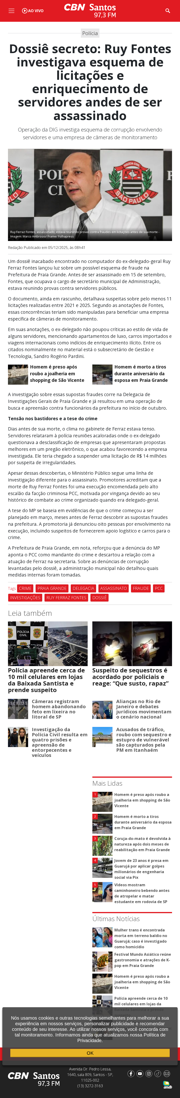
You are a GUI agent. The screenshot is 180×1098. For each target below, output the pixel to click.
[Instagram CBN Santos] (149, 1073)
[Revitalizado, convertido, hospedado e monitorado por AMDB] (167, 1084)
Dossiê (99, 597)
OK (90, 1053)
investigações (25, 597)
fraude (141, 588)
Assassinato (113, 588)
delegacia (83, 588)
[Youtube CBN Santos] (140, 1073)
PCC (159, 588)
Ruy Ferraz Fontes (66, 597)
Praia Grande (52, 588)
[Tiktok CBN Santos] (158, 1073)
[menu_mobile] (11, 10)
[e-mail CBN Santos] (167, 1073)
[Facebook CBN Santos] (132, 1073)
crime (25, 588)
